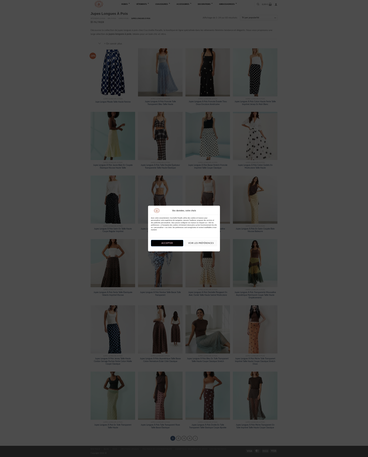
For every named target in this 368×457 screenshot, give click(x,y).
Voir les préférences (201, 243)
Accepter (167, 243)
